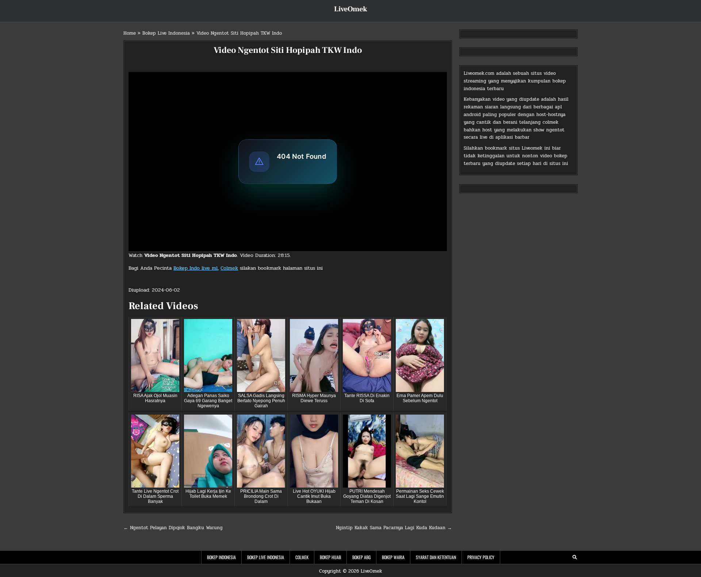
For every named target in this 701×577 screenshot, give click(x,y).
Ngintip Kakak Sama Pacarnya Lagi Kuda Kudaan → (394, 527)
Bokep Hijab (330, 557)
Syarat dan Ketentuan (436, 557)
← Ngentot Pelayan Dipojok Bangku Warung (173, 527)
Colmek (229, 268)
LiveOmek (350, 9)
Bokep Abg (361, 557)
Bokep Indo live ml (195, 268)
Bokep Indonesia (221, 557)
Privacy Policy (480, 557)
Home (129, 33)
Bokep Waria (393, 557)
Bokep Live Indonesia (166, 33)
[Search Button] (575, 557)
